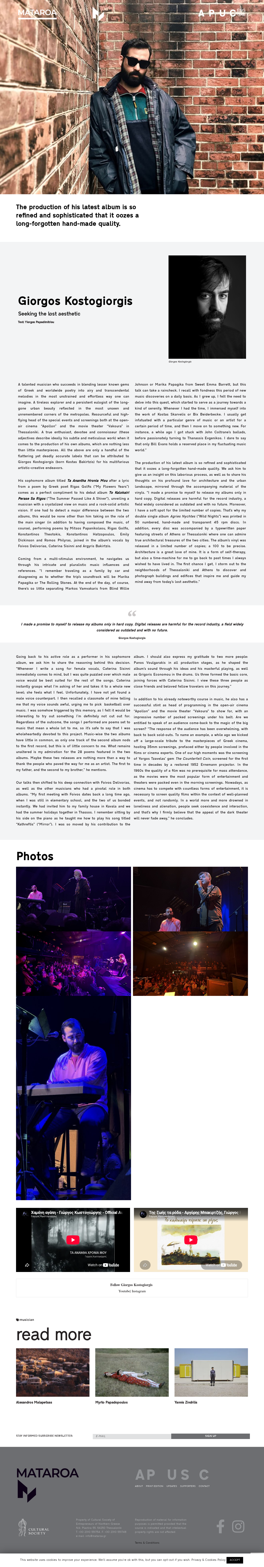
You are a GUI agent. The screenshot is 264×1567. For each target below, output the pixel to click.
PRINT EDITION (210, 14)
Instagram (139, 1291)
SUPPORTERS (188, 1486)
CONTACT (231, 14)
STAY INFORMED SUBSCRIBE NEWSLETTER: (44, 1436)
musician (27, 1320)
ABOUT (200, 14)
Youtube (124, 1291)
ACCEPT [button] (235, 1560)
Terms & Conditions (147, 1543)
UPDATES (221, 14)
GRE (241, 15)
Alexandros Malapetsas (34, 1402)
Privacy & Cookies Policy (208, 1560)
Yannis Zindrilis (186, 1402)
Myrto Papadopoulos (111, 1402)
